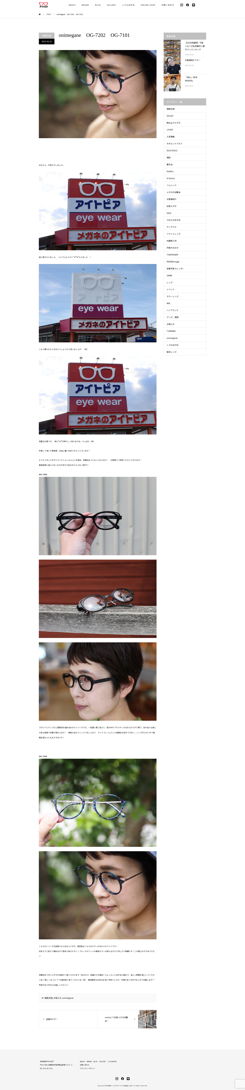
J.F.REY (170, 129)
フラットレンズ (173, 233)
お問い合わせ (167, 5)
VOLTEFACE (172, 150)
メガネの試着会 (173, 192)
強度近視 (46, 35)
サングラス (172, 226)
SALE (169, 213)
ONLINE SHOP (148, 5)
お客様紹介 (172, 199)
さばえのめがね (173, 220)
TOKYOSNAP (172, 254)
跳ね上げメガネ (173, 122)
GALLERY (111, 5)
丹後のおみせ (173, 247)
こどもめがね (128, 5)
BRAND (85, 5)
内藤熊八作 (172, 240)
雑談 (169, 157)
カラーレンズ (173, 296)
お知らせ (57, 997)
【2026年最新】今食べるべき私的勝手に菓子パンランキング (195, 46)
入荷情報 (171, 136)
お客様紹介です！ (193, 60)
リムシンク (172, 185)
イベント (171, 289)
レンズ (170, 282)
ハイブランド (173, 310)
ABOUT (72, 5)
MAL (169, 303)
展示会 (170, 164)
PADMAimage (173, 261)
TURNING (171, 331)
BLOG (98, 5)
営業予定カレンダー (175, 268)
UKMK (169, 275)
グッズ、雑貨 (173, 317)
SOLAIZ (170, 115)
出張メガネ (172, 206)
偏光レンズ (172, 351)
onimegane (67, 997)
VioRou (170, 171)
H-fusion (171, 178)
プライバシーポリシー (87, 1068)
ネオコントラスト (174, 143)
